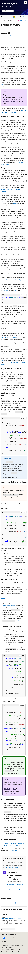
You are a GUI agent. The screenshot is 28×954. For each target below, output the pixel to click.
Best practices (6, 42)
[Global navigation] (1, 16)
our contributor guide (12, 867)
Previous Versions (14, 945)
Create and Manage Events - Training (11, 918)
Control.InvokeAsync (8, 606)
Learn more (15, 850)
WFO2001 (7, 764)
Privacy (10, 947)
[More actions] (25, 20)
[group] (14, 300)
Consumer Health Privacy (7, 949)
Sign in (25, 16)
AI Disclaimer (4, 945)
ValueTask (7, 789)
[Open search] (20, 16)
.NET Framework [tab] (9, 600)
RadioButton (6, 356)
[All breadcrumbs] (2, 20)
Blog (22, 945)
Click (2, 85)
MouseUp (14, 101)
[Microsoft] (14, 17)
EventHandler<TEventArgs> (14, 280)
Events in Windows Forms (9, 38)
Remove (15, 204)
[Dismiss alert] (25, 2)
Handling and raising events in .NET (14, 843)
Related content (6, 44)
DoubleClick (6, 99)
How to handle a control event (13, 845)
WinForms (8, 20)
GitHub (13, 793)
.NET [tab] (3, 600)
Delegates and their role (8, 36)
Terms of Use (20, 949)
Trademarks (4, 952)
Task (14, 789)
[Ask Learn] (18, 20)
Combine (4, 201)
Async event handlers (8, 40)
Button (6, 290)
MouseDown (6, 101)
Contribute (4, 947)
